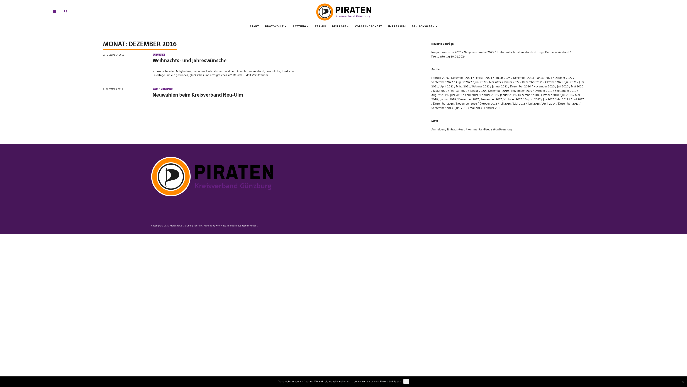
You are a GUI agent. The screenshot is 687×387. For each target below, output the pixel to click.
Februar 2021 (480, 86)
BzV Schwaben (423, 26)
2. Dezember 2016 (113, 89)
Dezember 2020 (520, 86)
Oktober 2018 (550, 95)
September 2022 (442, 82)
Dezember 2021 (532, 82)
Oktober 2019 (543, 90)
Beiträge (339, 26)
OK (406, 381)
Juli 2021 (570, 82)
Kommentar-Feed (479, 129)
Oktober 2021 (554, 82)
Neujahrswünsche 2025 (479, 52)
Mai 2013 (476, 108)
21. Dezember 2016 (113, 55)
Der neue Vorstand (557, 52)
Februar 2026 (440, 78)
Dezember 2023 (523, 78)
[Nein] (682, 382)
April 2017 (577, 99)
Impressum (397, 26)
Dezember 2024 (461, 78)
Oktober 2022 (563, 78)
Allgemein (159, 55)
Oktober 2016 (488, 103)
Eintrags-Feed (456, 129)
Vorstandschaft (368, 26)
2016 (155, 89)
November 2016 (466, 103)
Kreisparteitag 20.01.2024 (448, 56)
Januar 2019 (508, 95)
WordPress (220, 225)
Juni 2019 (456, 95)
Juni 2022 (480, 82)
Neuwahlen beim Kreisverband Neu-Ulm (198, 95)
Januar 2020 (478, 90)
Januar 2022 (512, 82)
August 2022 (463, 82)
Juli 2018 (566, 95)
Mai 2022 (495, 82)
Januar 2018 (448, 99)
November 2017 (491, 99)
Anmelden (438, 129)
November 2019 (521, 90)
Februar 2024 (483, 78)
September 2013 (442, 108)
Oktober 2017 (513, 99)
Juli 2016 (505, 103)
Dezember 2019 (498, 90)
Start (254, 26)
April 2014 (549, 103)
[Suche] (66, 11)
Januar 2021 (500, 86)
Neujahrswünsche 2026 (446, 52)
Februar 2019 (489, 95)
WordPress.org (502, 129)
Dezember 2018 (528, 95)
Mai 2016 (519, 103)
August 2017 (532, 99)
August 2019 (439, 95)
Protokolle (274, 26)
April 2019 (471, 95)
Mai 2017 (562, 99)
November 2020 (544, 86)
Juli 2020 (563, 86)
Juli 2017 (548, 99)
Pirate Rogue (241, 225)
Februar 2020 (458, 90)
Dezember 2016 (443, 103)
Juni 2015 (534, 103)
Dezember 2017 (468, 99)
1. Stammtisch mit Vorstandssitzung (519, 52)
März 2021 (463, 86)
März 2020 (440, 90)
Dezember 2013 (568, 103)
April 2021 (447, 86)
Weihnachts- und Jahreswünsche (189, 60)
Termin (320, 26)
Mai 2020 (577, 86)
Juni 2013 (461, 108)
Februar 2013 (492, 108)
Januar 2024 (503, 78)
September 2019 (565, 90)
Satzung (299, 26)
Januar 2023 (544, 78)
